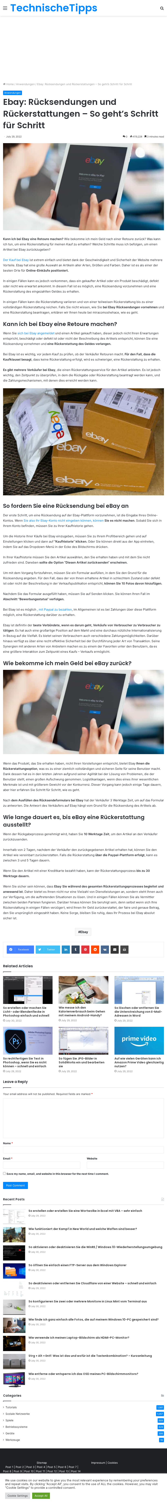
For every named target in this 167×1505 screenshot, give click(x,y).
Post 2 (20, 1467)
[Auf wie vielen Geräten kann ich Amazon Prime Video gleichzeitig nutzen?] (139, 1041)
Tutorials (11, 1407)
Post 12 (52, 1471)
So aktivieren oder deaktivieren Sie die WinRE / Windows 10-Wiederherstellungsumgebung (95, 1247)
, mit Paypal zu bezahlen (54, 609)
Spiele (9, 1420)
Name (8, 1143)
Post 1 (9, 1467)
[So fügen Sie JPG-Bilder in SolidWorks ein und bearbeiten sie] (83, 1041)
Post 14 (75, 1471)
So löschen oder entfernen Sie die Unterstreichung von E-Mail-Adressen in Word (138, 1012)
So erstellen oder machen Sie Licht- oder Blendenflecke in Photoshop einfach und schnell (26, 1012)
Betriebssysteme (16, 1426)
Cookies (113, 1462)
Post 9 (18, 1471)
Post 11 (40, 1471)
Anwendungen (25, 84)
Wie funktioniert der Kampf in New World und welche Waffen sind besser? (83, 1229)
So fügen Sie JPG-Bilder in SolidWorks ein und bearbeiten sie (81, 1062)
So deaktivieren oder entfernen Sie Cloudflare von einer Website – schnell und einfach (92, 1283)
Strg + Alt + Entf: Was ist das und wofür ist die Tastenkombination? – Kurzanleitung (90, 1356)
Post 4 (41, 1467)
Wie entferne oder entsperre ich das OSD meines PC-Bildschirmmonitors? (83, 1374)
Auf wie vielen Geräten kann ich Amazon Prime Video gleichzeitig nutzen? (139, 1062)
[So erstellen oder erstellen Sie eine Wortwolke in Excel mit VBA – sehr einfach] (14, 1216)
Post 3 (30, 1467)
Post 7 (73, 1467)
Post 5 (51, 1467)
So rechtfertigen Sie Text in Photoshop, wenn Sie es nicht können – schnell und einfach (25, 1062)
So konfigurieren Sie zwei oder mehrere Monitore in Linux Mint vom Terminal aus (88, 1301)
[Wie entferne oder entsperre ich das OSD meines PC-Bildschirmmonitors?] (14, 1379)
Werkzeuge (12, 1439)
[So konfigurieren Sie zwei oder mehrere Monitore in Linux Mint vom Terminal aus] (14, 1307)
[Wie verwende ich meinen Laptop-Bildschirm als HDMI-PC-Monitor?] (14, 1343)
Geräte (9, 1433)
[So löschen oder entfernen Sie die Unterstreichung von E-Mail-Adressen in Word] (139, 990)
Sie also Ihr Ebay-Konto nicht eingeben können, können (64, 520)
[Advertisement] (83, 50)
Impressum (98, 1462)
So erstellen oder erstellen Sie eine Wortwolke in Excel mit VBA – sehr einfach (85, 1211)
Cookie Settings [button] (18, 1495)
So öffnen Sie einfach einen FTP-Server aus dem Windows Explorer (77, 1265)
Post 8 (7, 1471)
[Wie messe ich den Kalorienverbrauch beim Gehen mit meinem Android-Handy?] (83, 990)
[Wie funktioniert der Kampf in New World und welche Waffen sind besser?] (14, 1234)
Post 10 (29, 1471)
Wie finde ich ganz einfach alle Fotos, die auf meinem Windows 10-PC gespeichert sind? (94, 1319)
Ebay (84, 932)
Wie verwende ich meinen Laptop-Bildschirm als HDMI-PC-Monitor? (79, 1338)
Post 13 (64, 1471)
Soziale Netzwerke (17, 1413)
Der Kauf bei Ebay (16, 260)
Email (7, 1158)
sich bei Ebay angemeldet (36, 333)
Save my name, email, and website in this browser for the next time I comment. (58, 1173)
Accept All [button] (41, 1495)
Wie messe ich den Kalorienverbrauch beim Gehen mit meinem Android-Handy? (82, 1011)
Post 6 (62, 1467)
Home (9, 84)
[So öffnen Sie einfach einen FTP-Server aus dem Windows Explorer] (14, 1271)
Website (92, 1158)
